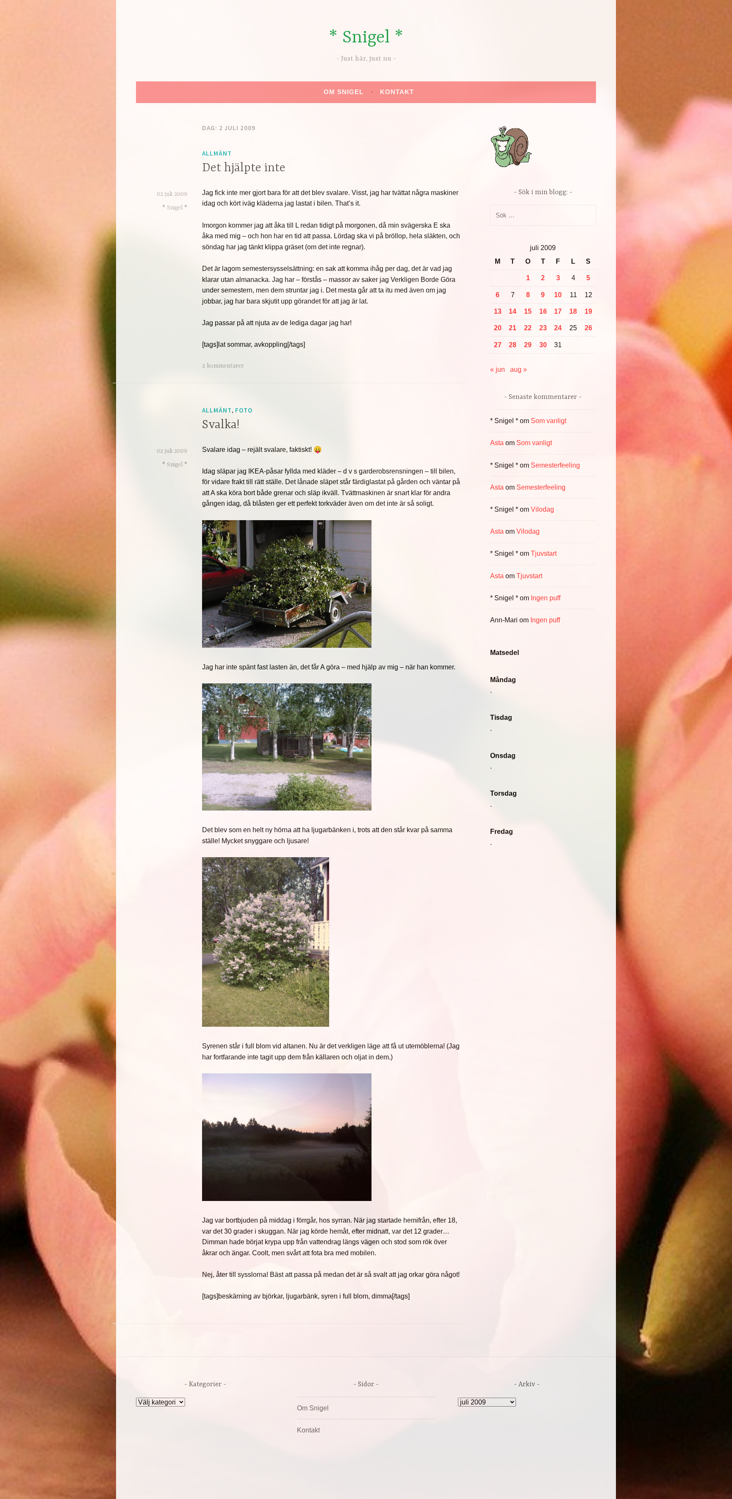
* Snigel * (366, 38)
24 (558, 328)
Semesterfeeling (555, 465)
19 (588, 311)
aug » (518, 369)
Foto (243, 410)
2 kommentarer (223, 365)
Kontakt (397, 91)
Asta (497, 442)
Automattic (445, 1483)
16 (543, 311)
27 (498, 344)
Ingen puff (545, 598)
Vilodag (542, 509)
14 (512, 311)
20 (498, 328)
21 (512, 328)
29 (528, 344)
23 (543, 328)
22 (528, 328)
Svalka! (220, 425)
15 (528, 311)
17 (558, 311)
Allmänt (217, 153)
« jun (497, 369)
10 (558, 294)
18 (573, 311)
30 (543, 344)
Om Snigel (343, 91)
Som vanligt (548, 420)
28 (512, 344)
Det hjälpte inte (244, 168)
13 (498, 311)
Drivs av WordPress (303, 1483)
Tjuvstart (544, 553)
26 (588, 328)
